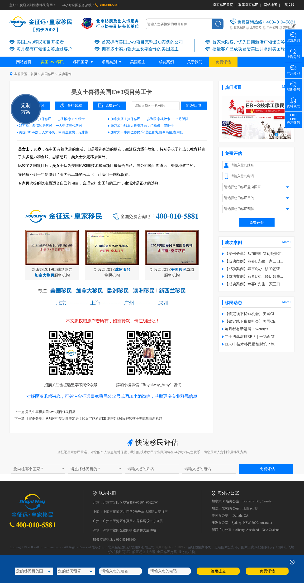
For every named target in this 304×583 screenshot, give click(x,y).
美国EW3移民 (52, 62)
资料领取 (74, 105)
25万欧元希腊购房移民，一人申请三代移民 (50, 125)
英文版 (289, 5)
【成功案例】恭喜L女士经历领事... (254, 276)
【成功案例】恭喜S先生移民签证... (254, 269)
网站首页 (23, 62)
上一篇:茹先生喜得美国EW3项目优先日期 (45, 412)
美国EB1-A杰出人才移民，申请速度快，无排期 (53, 132)
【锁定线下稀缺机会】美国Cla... (251, 314)
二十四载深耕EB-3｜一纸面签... (251, 337)
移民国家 (80, 62)
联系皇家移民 (248, 5)
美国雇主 (137, 62)
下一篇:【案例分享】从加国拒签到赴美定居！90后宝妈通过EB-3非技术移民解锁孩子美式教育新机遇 (88, 418)
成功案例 (166, 62)
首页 (34, 74)
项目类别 (109, 62)
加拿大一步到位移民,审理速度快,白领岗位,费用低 (146, 132)
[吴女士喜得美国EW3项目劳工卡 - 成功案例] (41, 31)
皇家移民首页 (223, 5)
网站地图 (270, 5)
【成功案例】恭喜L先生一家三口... (254, 261)
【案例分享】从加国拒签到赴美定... (255, 254)
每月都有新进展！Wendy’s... (248, 329)
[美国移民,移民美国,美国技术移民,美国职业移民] (256, 137)
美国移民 (47, 74)
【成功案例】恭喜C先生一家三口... (254, 284)
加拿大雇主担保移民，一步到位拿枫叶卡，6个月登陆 (149, 119)
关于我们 (194, 62)
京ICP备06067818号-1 (171, 547)
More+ (286, 242)
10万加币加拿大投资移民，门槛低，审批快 (142, 125)
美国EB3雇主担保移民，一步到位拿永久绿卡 (52, 119)
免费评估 (223, 62)
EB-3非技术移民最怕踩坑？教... (251, 344)
